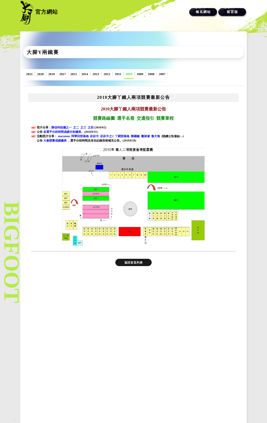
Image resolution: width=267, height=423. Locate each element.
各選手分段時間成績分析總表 (62, 131)
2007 (162, 74)
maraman (64, 136)
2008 (151, 74)
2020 (40, 74)
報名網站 (203, 12)
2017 (62, 74)
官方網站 (46, 12)
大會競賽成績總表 (55, 140)
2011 (118, 74)
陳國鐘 (135, 136)
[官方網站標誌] (27, 13)
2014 (85, 74)
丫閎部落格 (122, 136)
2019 (51, 74)
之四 (91, 127)
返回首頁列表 (133, 262)
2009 (140, 74)
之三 (83, 127)
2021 (29, 74)
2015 (73, 74)
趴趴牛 (94, 136)
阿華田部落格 (80, 136)
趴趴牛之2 (107, 136)
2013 (96, 74)
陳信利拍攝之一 (61, 127)
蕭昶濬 (145, 136)
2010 (129, 74)
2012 (107, 74)
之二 (76, 127)
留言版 (232, 12)
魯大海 (155, 136)
